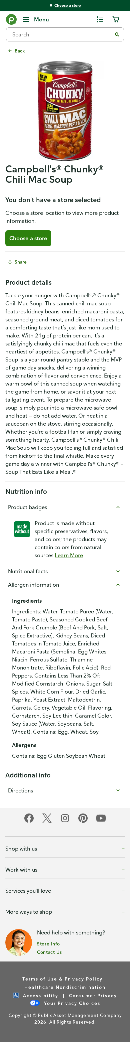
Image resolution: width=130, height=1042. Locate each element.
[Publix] (11, 20)
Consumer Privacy (93, 995)
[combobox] (62, 34)
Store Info (48, 943)
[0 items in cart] (116, 19)
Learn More (69, 555)
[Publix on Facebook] (29, 822)
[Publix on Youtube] (101, 822)
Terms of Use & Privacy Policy (62, 979)
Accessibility (39, 995)
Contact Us (49, 952)
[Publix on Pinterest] (83, 822)
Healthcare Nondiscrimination (65, 987)
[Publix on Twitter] (47, 822)
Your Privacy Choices (71, 1003)
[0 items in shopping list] (100, 19)
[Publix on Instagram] (65, 822)
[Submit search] (117, 34)
